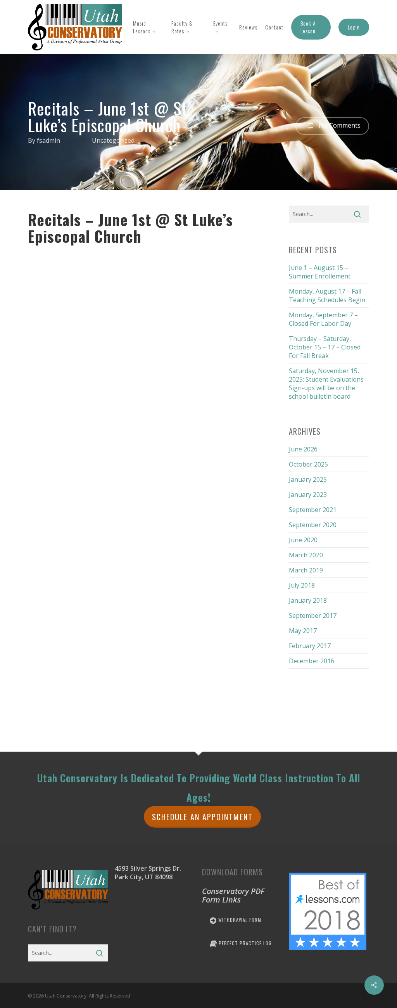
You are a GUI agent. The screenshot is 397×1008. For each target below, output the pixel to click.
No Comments (339, 125)
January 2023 (308, 494)
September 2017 (313, 615)
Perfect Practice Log (244, 943)
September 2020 (313, 524)
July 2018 (302, 585)
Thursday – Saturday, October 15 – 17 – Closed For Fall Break (325, 347)
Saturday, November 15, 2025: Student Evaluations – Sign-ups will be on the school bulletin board (329, 384)
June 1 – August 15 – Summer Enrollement (319, 271)
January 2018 (308, 600)
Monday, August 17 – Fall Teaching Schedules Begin (327, 295)
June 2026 (303, 449)
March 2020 (306, 555)
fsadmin (48, 140)
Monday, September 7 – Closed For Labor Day (323, 319)
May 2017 (303, 630)
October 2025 (308, 464)
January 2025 (308, 479)
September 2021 (313, 509)
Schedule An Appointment (202, 817)
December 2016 (311, 661)
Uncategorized (113, 140)
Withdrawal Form (239, 919)
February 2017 (310, 645)
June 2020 (303, 540)
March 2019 (306, 570)
